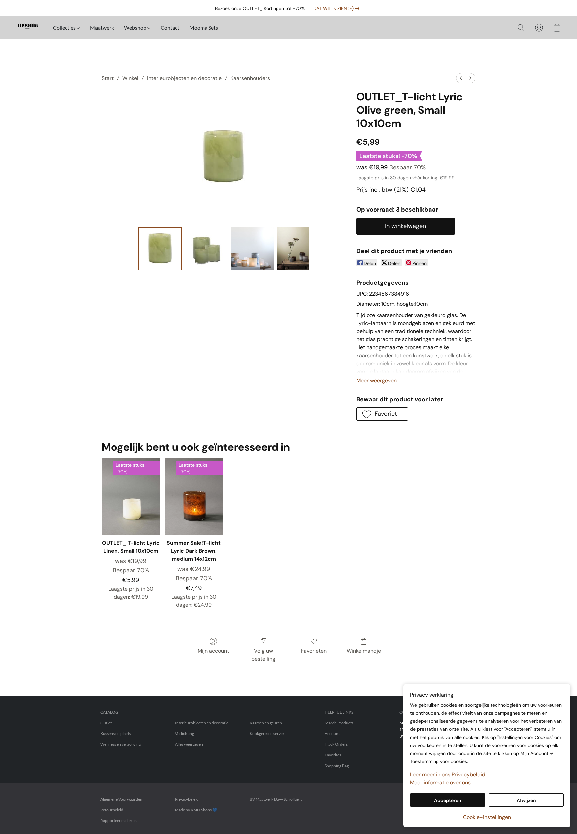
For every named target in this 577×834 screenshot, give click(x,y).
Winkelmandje (364, 650)
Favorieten (314, 650)
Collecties (65, 27)
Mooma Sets (203, 27)
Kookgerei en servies (267, 733)
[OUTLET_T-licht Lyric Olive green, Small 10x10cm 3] (293, 248)
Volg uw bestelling (263, 654)
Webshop (135, 27)
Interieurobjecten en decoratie (184, 78)
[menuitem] (461, 78)
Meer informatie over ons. (441, 782)
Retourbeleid (111, 809)
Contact (170, 27)
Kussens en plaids (115, 733)
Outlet (106, 722)
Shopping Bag (337, 765)
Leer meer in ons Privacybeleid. (448, 774)
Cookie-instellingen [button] (487, 817)
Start (108, 78)
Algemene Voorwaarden (121, 799)
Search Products (339, 722)
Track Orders (336, 744)
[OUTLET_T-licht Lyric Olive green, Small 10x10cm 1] (206, 248)
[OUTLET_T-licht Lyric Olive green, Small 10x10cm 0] (160, 248)
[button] (28, 27)
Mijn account (213, 650)
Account (332, 733)
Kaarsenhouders (250, 78)
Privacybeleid (187, 799)
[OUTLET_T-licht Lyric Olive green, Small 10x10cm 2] (252, 248)
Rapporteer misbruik (118, 820)
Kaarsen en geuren (266, 722)
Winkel (130, 78)
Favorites (333, 754)
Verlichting (184, 733)
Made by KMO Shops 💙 (196, 809)
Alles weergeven (189, 744)
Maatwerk (102, 27)
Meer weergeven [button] (376, 380)
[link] (337, 8)
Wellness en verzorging (120, 744)
